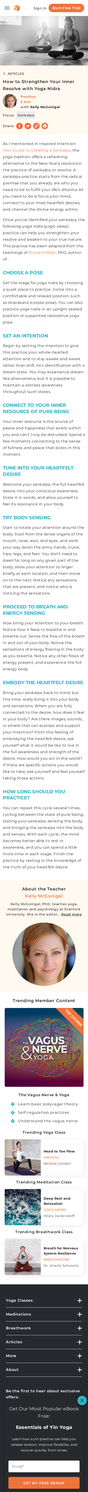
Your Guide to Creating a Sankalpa (37, 150)
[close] (82, 1400)
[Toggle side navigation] (7, 8)
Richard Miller (42, 252)
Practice (28, 97)
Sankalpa (25, 115)
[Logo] (17, 8)
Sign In (40, 8)
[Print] (45, 126)
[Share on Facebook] (19, 126)
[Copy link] (36, 126)
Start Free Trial (66, 8)
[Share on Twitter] (28, 126)
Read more (71, 914)
